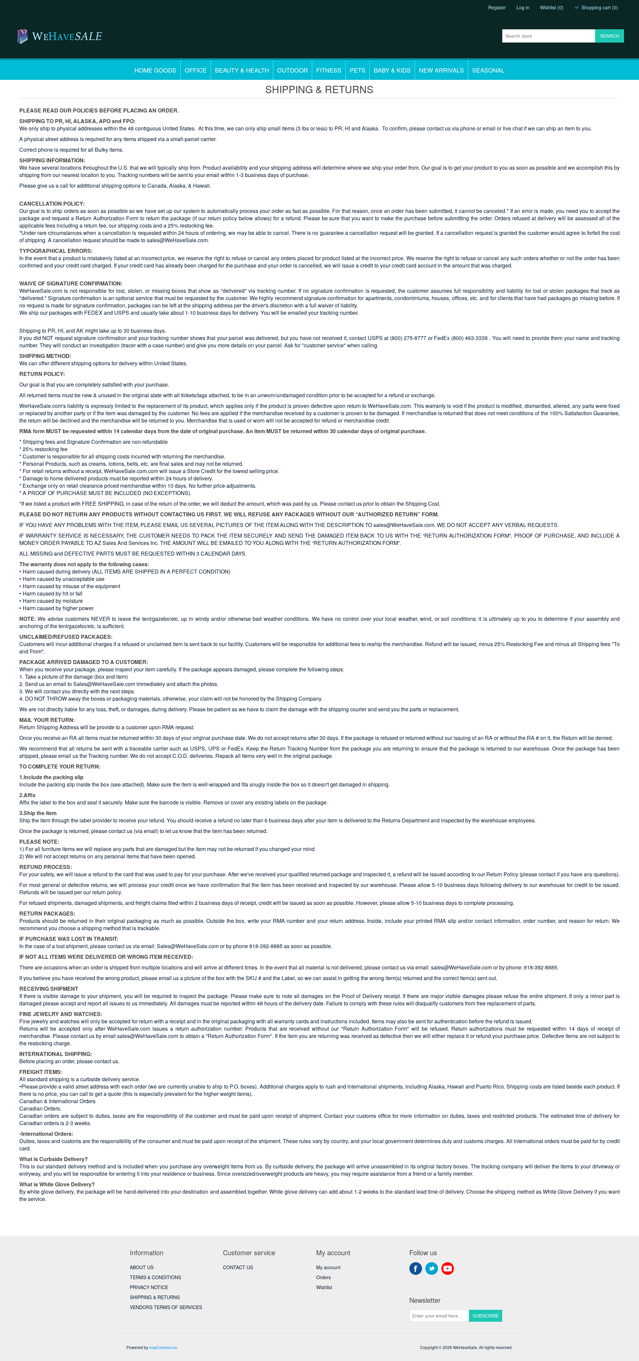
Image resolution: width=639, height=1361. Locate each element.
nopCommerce (163, 1347)
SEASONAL (488, 70)
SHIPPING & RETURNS (155, 1297)
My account (328, 1267)
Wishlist (324, 1287)
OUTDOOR (292, 70)
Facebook (415, 1268)
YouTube (447, 1268)
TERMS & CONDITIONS (155, 1277)
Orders (323, 1277)
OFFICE (196, 70)
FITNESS (328, 70)
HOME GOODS (155, 70)
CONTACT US (238, 1267)
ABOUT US (141, 1267)
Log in (523, 7)
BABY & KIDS (392, 70)
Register (497, 7)
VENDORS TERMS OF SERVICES (166, 1307)
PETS (357, 70)
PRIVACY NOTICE (149, 1287)
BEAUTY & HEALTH (242, 70)
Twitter (431, 1268)
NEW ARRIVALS (441, 70)
